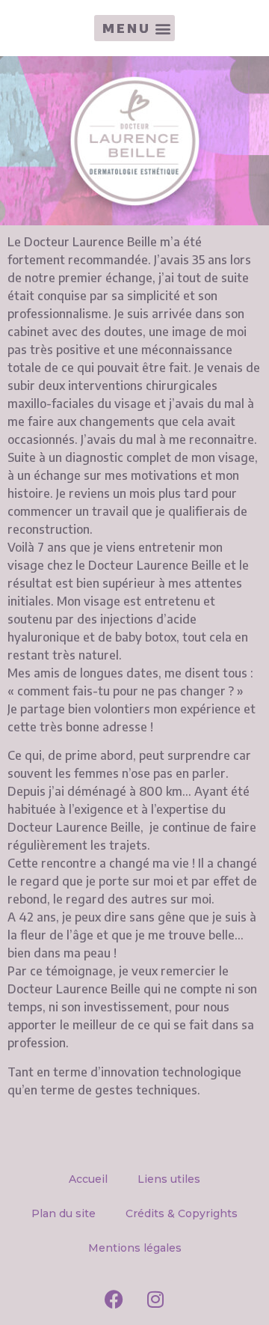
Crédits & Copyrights (182, 1213)
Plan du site (63, 1213)
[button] (134, 28)
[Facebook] (114, 1299)
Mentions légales (135, 1248)
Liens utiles (168, 1179)
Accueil (88, 1179)
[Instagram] (155, 1299)
